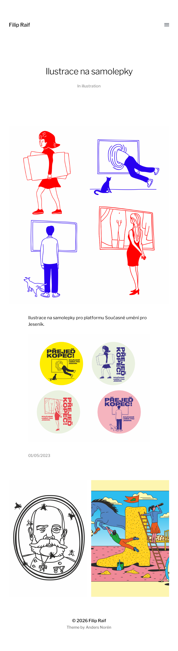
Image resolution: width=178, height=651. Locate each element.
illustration (91, 86)
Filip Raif (19, 25)
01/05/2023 (39, 455)
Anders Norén (98, 627)
